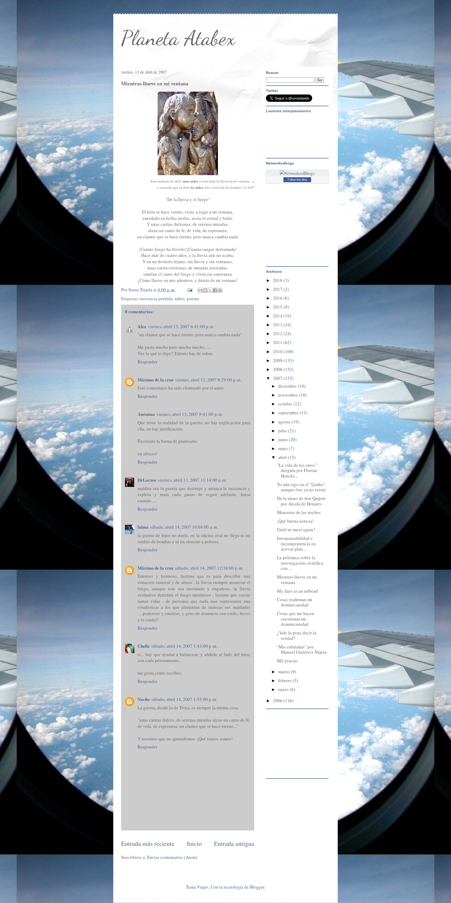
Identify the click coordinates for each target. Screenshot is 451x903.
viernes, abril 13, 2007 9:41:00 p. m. (190, 414)
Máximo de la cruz (156, 379)
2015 (278, 307)
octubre (285, 404)
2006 (278, 701)
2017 (278, 289)
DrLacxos (147, 480)
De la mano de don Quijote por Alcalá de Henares (301, 500)
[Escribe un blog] (205, 290)
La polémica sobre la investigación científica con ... (300, 562)
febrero (285, 680)
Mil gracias (287, 661)
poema (193, 299)
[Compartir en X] (210, 290)
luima (143, 527)
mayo (283, 448)
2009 (278, 360)
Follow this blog (297, 179)
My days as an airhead (297, 591)
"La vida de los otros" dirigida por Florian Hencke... (297, 470)
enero (284, 689)
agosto (285, 422)
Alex (142, 326)
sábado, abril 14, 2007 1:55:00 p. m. (184, 699)
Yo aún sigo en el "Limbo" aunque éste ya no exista (301, 487)
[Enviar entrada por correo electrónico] (189, 290)
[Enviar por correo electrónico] (200, 290)
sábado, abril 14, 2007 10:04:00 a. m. (184, 527)
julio (283, 431)
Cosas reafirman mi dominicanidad (294, 602)
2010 (278, 352)
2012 (278, 333)
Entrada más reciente (148, 843)
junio (283, 439)
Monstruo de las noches (299, 512)
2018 (278, 280)
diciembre (288, 386)
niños (180, 299)
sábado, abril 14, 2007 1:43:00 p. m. (184, 646)
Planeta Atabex (178, 37)
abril (283, 457)
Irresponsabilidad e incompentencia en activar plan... (296, 543)
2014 (278, 316)
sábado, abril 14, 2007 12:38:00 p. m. (209, 568)
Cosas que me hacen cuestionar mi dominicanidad (295, 618)
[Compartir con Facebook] (215, 290)
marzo (284, 672)
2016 (278, 298)
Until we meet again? (296, 530)
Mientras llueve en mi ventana (297, 579)
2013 (278, 325)
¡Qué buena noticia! (295, 521)
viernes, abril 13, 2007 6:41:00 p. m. (181, 326)
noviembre (288, 395)
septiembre (289, 413)
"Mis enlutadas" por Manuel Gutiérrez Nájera (302, 649)
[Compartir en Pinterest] (220, 290)
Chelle (144, 646)
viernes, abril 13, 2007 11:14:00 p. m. (192, 480)
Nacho (144, 699)
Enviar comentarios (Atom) (172, 857)
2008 (278, 369)
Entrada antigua (234, 843)
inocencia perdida (156, 299)
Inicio (194, 843)
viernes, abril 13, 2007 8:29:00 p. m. (208, 380)
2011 (278, 342)
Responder (147, 362)
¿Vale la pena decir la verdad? (296, 635)
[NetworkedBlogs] (297, 173)
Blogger (257, 887)
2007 (278, 378)
